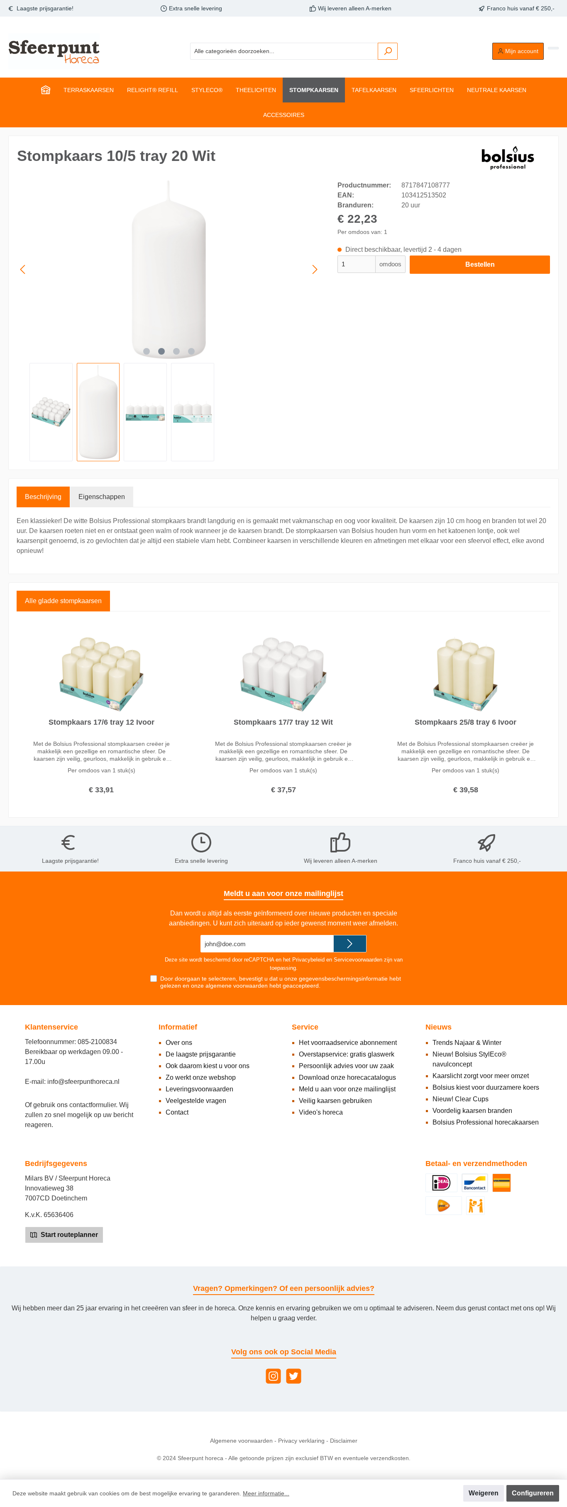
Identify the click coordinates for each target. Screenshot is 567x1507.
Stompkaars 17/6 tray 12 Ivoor (101, 722)
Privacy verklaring (301, 1440)
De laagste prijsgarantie (201, 1054)
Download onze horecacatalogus (347, 1077)
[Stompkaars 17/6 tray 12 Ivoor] (101, 674)
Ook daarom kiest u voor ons (207, 1065)
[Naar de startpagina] (54, 51)
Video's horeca (321, 1112)
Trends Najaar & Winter (467, 1042)
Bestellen (480, 264)
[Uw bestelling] (553, 48)
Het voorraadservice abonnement (348, 1042)
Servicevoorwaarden (358, 960)
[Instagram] (273, 1376)
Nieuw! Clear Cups (461, 1099)
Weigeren (484, 1493)
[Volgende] (314, 269)
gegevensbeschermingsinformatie (343, 978)
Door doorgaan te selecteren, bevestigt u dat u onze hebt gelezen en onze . (280, 982)
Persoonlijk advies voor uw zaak (346, 1065)
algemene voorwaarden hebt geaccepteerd (262, 985)
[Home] (45, 90)
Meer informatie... (266, 1493)
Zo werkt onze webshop (201, 1077)
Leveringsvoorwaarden (199, 1089)
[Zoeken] (388, 51)
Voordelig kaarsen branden (472, 1110)
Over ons (179, 1042)
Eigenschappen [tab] (101, 496)
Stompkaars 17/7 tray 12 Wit (283, 722)
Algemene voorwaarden (241, 1440)
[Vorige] (23, 269)
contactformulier (92, 1104)
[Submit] (350, 944)
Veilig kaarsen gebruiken (335, 1100)
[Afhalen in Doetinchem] (475, 1205)
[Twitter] (293, 1376)
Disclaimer (343, 1440)
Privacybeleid (308, 960)
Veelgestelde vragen (196, 1100)
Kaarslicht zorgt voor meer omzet (481, 1075)
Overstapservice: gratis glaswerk (346, 1054)
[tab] (43, 497)
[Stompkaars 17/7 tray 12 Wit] (284, 674)
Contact (177, 1112)
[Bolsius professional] (508, 157)
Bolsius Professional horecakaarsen (486, 1122)
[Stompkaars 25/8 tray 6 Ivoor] (465, 674)
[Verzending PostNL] (443, 1205)
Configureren (533, 1493)
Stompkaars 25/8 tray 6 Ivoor (465, 722)
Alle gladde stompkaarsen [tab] (63, 600)
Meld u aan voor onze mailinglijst (347, 1089)
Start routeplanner (68, 1234)
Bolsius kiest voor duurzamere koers (486, 1087)
